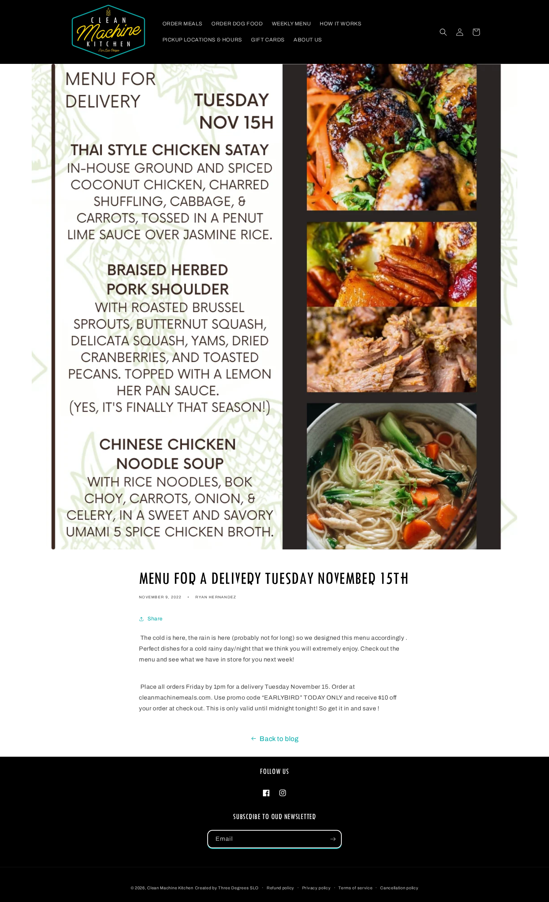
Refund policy (280, 888)
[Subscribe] (333, 839)
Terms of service (355, 888)
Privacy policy (316, 888)
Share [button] (155, 619)
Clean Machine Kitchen (170, 888)
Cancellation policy (399, 888)
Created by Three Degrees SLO (227, 888)
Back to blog (279, 739)
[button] (443, 32)
